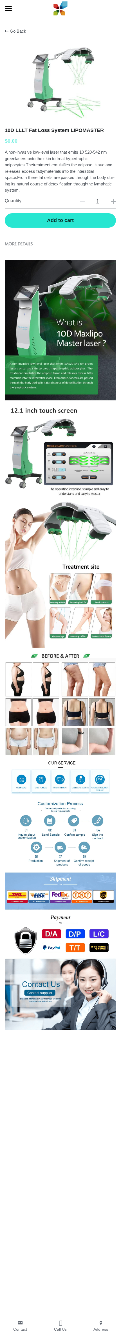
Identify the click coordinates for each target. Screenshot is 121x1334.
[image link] (60, 8)
